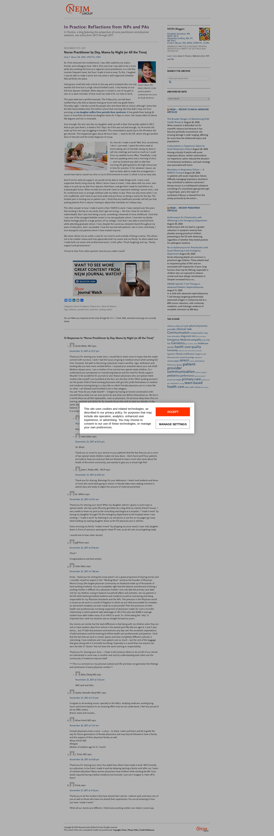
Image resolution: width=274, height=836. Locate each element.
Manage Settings (173, 424)
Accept (173, 411)
